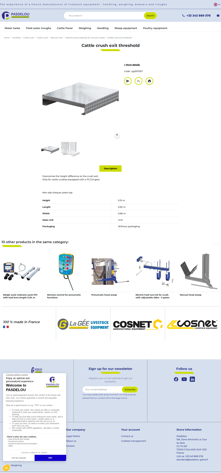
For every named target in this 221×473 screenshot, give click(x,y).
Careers (70, 446)
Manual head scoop (190, 294)
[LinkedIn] (192, 379)
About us (71, 441)
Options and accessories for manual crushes (85, 38)
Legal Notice (73, 436)
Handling (16, 38)
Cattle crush (28, 38)
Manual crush (57, 38)
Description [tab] (110, 168)
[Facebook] (176, 379)
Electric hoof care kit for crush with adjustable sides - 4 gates (152, 296)
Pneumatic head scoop (104, 294)
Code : (127, 71)
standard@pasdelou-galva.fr (192, 459)
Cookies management (133, 441)
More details (22, 274)
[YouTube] (184, 379)
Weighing (16, 465)
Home (6, 38)
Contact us (127, 436)
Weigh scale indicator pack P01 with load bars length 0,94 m (20, 296)
